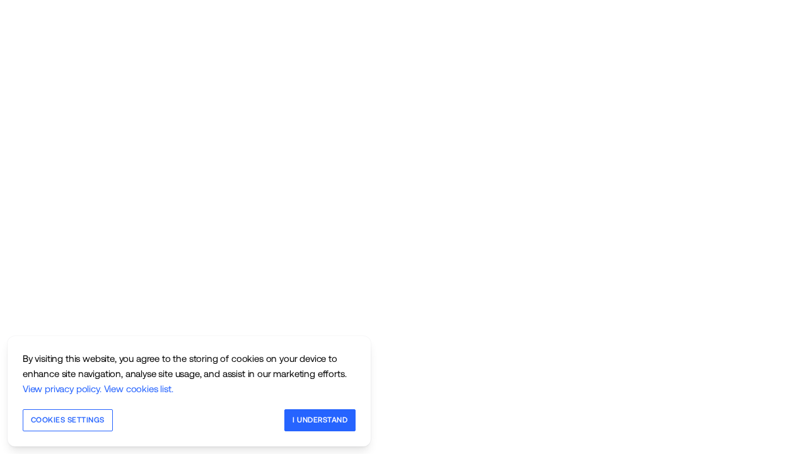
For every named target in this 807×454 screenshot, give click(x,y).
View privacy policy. (62, 388)
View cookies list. (138, 388)
